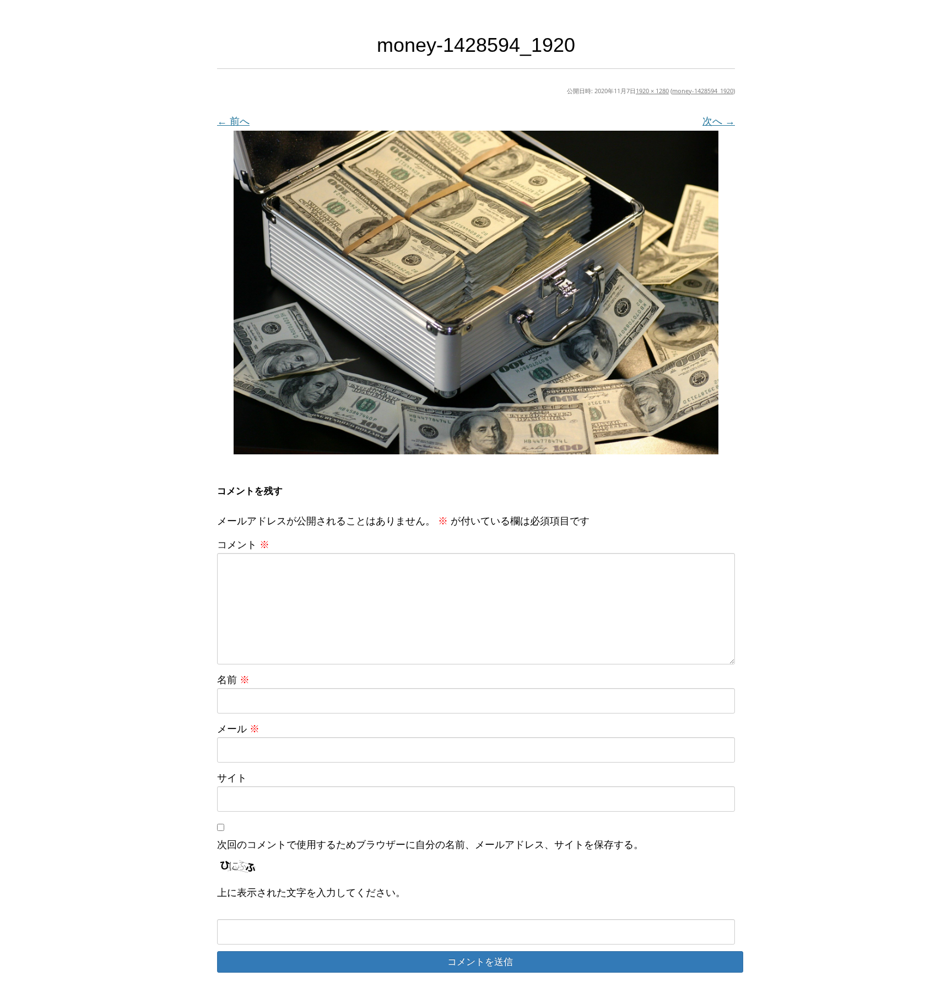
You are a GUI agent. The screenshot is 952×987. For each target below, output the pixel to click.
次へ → (718, 120)
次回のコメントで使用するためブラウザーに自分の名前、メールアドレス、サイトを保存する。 (430, 844)
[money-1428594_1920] (476, 292)
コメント (243, 544)
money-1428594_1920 (702, 91)
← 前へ (233, 120)
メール (238, 728)
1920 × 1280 (652, 91)
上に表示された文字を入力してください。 (311, 892)
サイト (232, 777)
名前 (233, 679)
